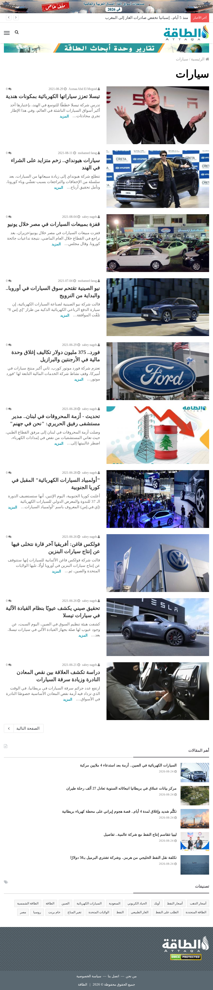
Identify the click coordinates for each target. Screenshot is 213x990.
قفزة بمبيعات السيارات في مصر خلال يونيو (54, 224)
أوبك (157, 903)
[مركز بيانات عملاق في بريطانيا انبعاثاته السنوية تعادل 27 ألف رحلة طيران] (195, 795)
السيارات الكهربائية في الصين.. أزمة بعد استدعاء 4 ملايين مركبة (128, 765)
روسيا (37, 912)
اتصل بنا (113, 976)
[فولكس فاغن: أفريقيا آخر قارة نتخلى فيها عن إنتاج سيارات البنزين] (157, 563)
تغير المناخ (74, 912)
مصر (23, 912)
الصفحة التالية (27, 728)
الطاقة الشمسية (27, 903)
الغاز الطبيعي (139, 912)
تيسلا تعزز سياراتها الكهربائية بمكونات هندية (53, 96)
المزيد (64, 116)
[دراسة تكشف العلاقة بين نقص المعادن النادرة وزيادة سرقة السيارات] (157, 691)
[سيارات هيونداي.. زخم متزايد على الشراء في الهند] (157, 179)
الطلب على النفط (167, 912)
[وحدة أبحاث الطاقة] (106, 48)
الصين (65, 903)
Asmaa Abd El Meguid (83, 89)
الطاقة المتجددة (196, 912)
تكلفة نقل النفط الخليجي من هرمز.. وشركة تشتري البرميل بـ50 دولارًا (123, 858)
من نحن (131, 976)
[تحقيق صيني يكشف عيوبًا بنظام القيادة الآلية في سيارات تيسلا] (157, 627)
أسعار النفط (175, 903)
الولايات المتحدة (99, 912)
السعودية (114, 903)
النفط (120, 912)
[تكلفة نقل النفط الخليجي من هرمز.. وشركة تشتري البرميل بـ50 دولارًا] (195, 865)
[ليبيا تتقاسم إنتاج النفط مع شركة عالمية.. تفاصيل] (195, 842)
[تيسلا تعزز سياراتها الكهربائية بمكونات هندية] (157, 115)
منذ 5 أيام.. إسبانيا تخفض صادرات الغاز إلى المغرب (146, 18)
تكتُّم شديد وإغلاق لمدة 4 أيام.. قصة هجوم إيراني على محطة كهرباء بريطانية (119, 811)
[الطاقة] (186, 33)
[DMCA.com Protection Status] (185, 958)
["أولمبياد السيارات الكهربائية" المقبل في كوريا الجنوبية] (157, 499)
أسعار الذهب (198, 903)
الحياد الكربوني (137, 903)
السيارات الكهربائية (89, 903)
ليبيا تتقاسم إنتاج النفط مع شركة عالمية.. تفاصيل (140, 834)
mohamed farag (88, 153)
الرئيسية (198, 59)
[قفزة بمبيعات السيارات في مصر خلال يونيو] (157, 243)
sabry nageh (90, 217)
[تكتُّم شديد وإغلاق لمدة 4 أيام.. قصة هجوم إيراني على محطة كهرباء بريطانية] (195, 818)
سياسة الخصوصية (88, 976)
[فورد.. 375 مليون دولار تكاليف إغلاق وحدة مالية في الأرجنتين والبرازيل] (157, 371)
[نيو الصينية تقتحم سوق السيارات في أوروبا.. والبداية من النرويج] (157, 307)
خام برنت (54, 912)
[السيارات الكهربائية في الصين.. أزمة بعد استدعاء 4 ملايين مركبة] (195, 772)
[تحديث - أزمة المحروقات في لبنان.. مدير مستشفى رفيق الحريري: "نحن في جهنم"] (157, 435)
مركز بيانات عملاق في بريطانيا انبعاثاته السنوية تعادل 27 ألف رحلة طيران (121, 788)
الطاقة (50, 903)
